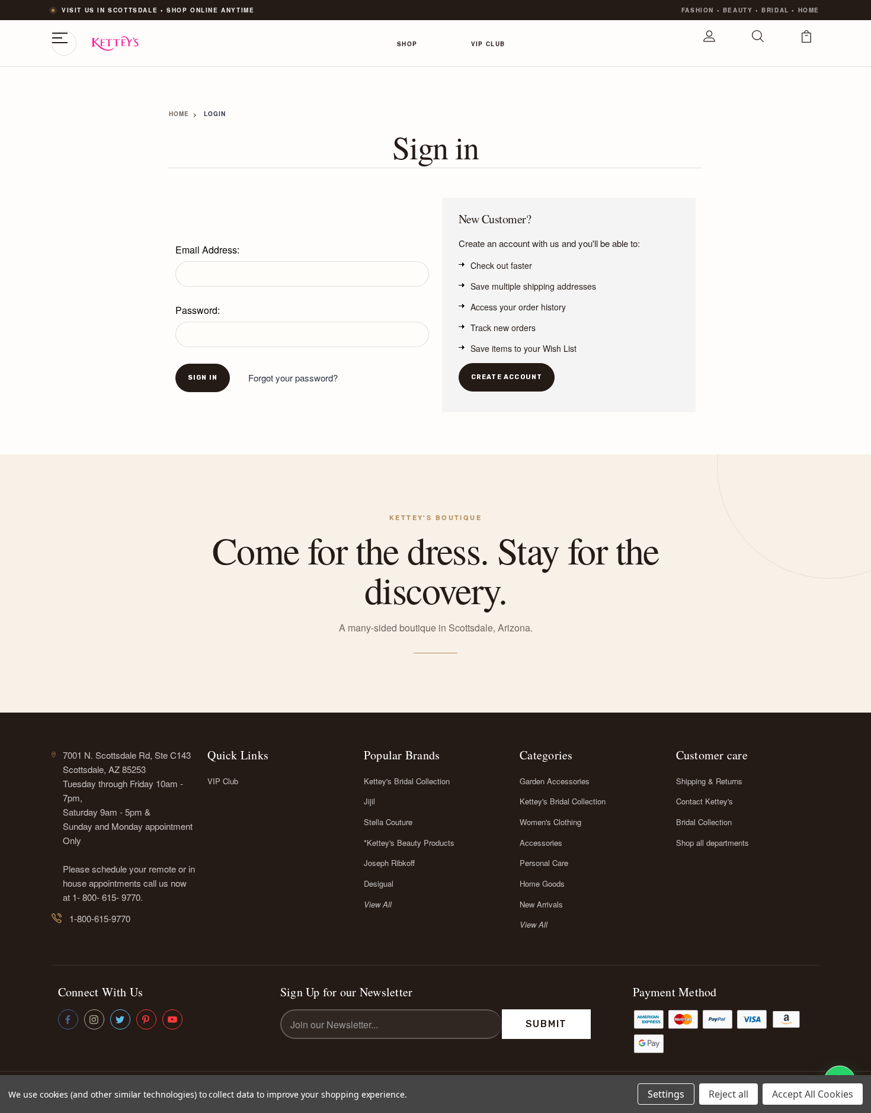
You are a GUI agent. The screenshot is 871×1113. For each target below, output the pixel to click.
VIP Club (488, 44)
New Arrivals (541, 904)
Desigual (378, 883)
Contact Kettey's (704, 801)
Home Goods (542, 883)
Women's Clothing (550, 821)
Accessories (541, 842)
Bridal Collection (704, 821)
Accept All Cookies (812, 1094)
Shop (407, 44)
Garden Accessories (555, 781)
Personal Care (544, 862)
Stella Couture (388, 821)
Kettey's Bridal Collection (407, 781)
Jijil (369, 801)
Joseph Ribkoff (389, 862)
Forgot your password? (293, 377)
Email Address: (207, 249)
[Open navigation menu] (64, 43)
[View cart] (806, 43)
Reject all (728, 1094)
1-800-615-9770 (99, 918)
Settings (666, 1094)
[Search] (758, 43)
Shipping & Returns (709, 781)
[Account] (709, 43)
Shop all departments (712, 842)
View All (378, 904)
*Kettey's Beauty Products (409, 842)
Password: (197, 310)
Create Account (507, 377)
